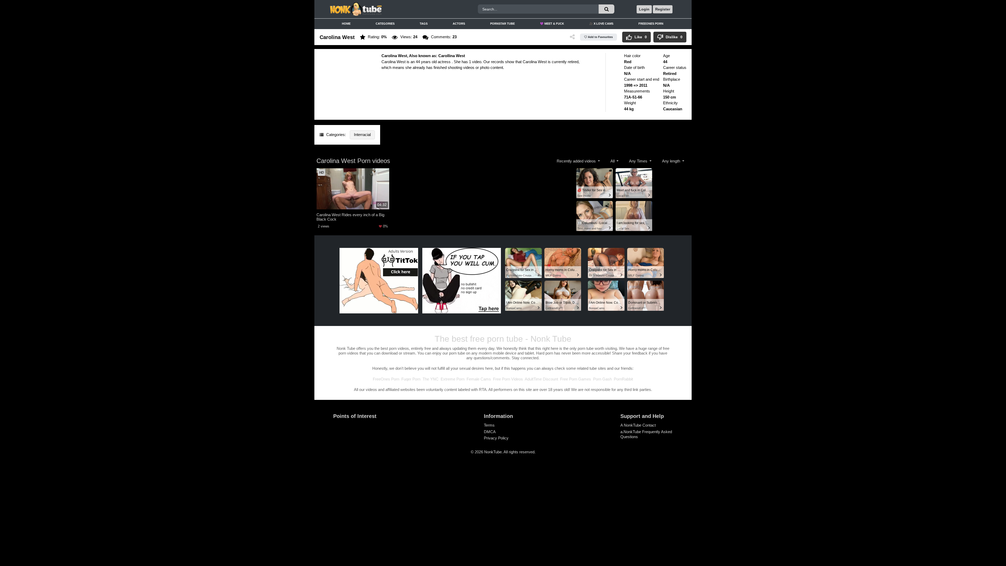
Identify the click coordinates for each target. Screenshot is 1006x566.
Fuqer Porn (410, 379)
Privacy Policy (496, 438)
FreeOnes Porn (650, 23)
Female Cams (479, 379)
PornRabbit (623, 379)
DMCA (490, 431)
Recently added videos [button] (577, 161)
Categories (385, 23)
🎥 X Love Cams (601, 23)
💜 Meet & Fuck (552, 23)
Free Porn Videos (508, 379)
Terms (489, 425)
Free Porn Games (575, 379)
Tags (424, 23)
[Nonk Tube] (372, 9)
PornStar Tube (502, 23)
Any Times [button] (638, 161)
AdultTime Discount (541, 379)
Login (644, 9)
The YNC (431, 379)
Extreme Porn (452, 379)
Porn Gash (602, 379)
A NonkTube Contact (638, 425)
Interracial (362, 134)
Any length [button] (671, 161)
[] (606, 9)
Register (662, 9)
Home (346, 23)
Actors (459, 23)
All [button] (613, 161)
